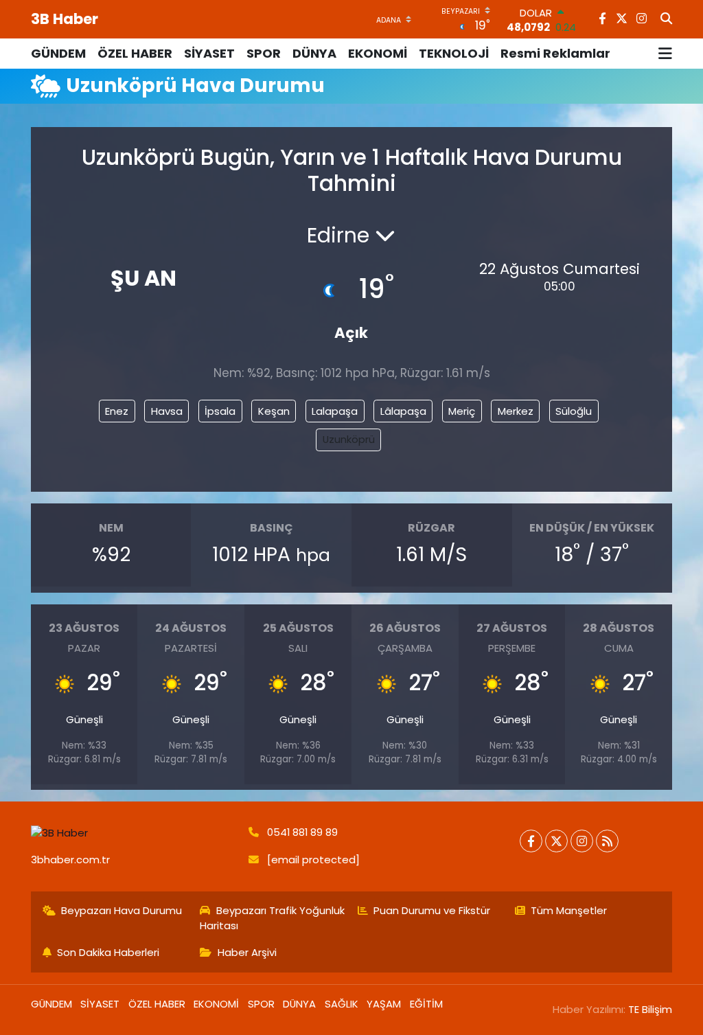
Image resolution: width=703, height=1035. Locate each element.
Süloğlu (573, 411)
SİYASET (209, 53)
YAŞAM (384, 1004)
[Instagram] (582, 841)
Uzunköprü (349, 439)
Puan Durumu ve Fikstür (431, 910)
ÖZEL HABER (134, 53)
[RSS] (607, 841)
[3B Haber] (134, 833)
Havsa (167, 411)
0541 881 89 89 (302, 832)
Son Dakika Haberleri (108, 952)
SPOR (263, 53)
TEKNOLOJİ (454, 53)
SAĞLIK (341, 1004)
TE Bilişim (650, 1009)
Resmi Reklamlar (555, 53)
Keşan (274, 411)
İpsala (220, 411)
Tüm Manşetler (569, 910)
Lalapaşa (335, 411)
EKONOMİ (377, 53)
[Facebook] (531, 841)
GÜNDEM (58, 53)
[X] (556, 841)
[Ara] (666, 19)
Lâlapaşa (403, 411)
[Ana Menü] (665, 53)
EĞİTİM (426, 1004)
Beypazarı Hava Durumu (121, 910)
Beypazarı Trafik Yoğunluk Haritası (272, 918)
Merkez (515, 411)
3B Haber (64, 19)
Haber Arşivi (247, 952)
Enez (116, 411)
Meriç (461, 411)
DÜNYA (314, 53)
